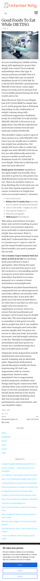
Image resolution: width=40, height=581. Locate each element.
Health (8, 410)
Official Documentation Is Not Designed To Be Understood (20, 487)
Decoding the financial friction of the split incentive (17, 491)
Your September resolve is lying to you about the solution (19, 475)
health (6, 414)
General (4, 449)
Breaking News (6, 437)
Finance (4, 445)
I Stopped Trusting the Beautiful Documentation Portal (18, 464)
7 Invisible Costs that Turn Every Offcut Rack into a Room (19, 495)
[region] (20, 563)
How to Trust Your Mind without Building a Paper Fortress (19, 479)
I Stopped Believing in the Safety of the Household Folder (19, 483)
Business (4, 441)
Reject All (20, 576)
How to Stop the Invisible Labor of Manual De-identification (20, 499)
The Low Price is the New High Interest (13, 503)
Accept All (20, 565)
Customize (20, 571)
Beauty (4, 432)
